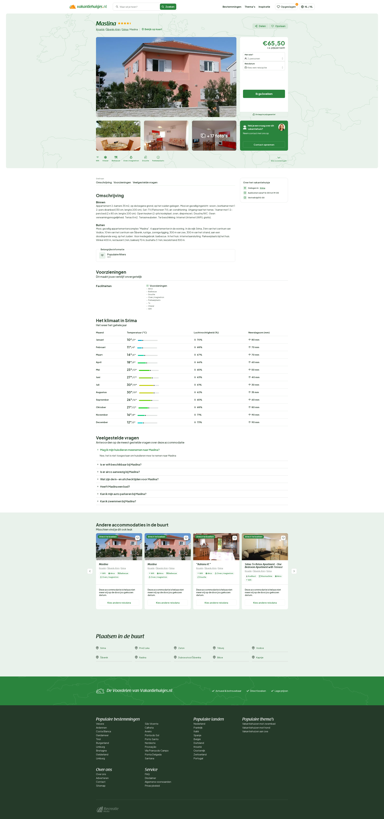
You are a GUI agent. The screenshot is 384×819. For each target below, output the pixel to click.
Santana (149, 758)
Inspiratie (264, 6)
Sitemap (100, 785)
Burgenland (102, 742)
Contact (100, 781)
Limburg (100, 746)
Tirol (98, 739)
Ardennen (101, 727)
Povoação (150, 746)
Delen (262, 26)
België (197, 739)
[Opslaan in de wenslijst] (137, 538)
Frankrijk (198, 727)
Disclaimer (150, 778)
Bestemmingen (232, 6)
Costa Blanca (103, 731)
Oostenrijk (199, 750)
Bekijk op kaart (153, 29)
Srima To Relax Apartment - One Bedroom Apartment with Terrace (264, 566)
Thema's (250, 6)
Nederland (199, 723)
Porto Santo (152, 739)
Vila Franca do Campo (157, 750)
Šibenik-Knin (113, 29)
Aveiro (148, 731)
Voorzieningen (122, 182)
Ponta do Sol (152, 735)
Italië (196, 731)
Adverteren (102, 778)
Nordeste (150, 742)
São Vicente (151, 723)
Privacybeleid (152, 785)
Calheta (149, 727)
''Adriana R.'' (203, 564)
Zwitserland (200, 754)
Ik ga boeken (264, 93)
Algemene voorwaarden (158, 781)
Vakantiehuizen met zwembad (258, 723)
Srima (125, 29)
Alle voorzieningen (279, 161)
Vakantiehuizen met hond (256, 727)
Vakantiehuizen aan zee (255, 731)
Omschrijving (104, 182)
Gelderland (102, 754)
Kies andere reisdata (119, 602)
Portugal (198, 758)
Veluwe (100, 723)
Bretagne (101, 750)
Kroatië (100, 29)
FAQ (147, 774)
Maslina (103, 564)
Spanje (197, 735)
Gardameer (102, 735)
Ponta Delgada (153, 754)
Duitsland (199, 742)
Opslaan (280, 26)
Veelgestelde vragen (145, 182)
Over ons (101, 774)
